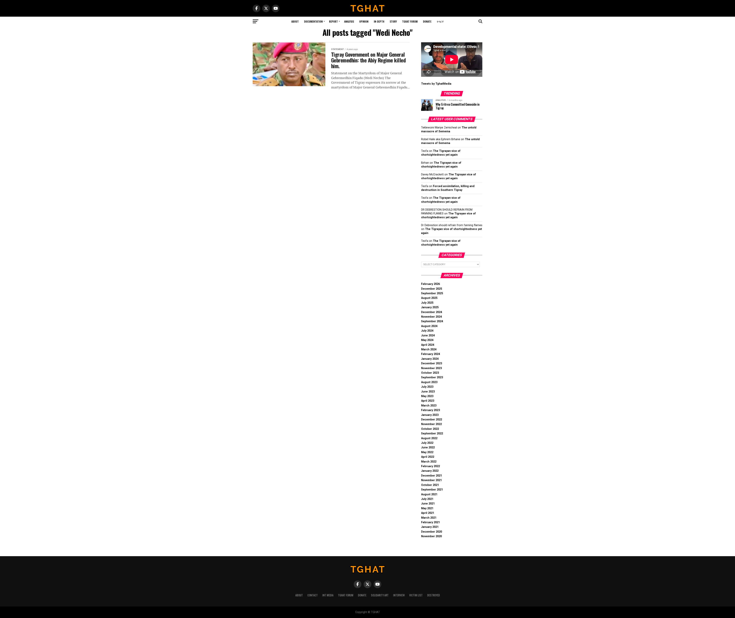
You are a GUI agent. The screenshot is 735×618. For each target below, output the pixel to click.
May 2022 (427, 452)
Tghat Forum (410, 21)
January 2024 (430, 358)
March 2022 (428, 461)
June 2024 (428, 335)
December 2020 (431, 531)
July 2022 (427, 443)
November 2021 (431, 480)
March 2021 (428, 517)
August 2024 (429, 326)
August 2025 (429, 298)
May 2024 (427, 340)
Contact (312, 595)
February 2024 (430, 354)
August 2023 (429, 382)
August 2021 (429, 494)
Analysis (349, 21)
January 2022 (430, 470)
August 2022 (429, 438)
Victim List (416, 595)
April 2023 (427, 400)
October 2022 (430, 429)
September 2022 (432, 433)
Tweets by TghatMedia (436, 83)
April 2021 (427, 513)
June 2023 (428, 391)
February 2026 (430, 284)
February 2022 (430, 466)
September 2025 (432, 293)
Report (333, 21)
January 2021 (430, 527)
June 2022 (428, 447)
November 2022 (431, 424)
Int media (327, 595)
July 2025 (427, 302)
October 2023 (430, 372)
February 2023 (430, 410)
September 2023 (432, 377)
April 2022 (427, 457)
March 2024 (428, 349)
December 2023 (431, 363)
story (393, 21)
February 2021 (430, 522)
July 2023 (427, 386)
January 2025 (430, 307)
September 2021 (432, 489)
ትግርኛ (440, 21)
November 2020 (431, 536)
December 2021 (431, 475)
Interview (399, 595)
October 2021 (430, 485)
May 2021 (427, 508)
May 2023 (427, 396)
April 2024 (427, 345)
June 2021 (428, 503)
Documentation (313, 21)
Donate (427, 21)
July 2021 (427, 499)
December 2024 (431, 312)
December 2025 (431, 288)
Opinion (363, 21)
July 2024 (427, 330)
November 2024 (431, 316)
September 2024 (432, 321)
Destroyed (433, 595)
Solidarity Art (380, 595)
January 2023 (430, 415)
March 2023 (428, 405)
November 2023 (431, 368)
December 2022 (431, 419)
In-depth (379, 21)
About (295, 21)
